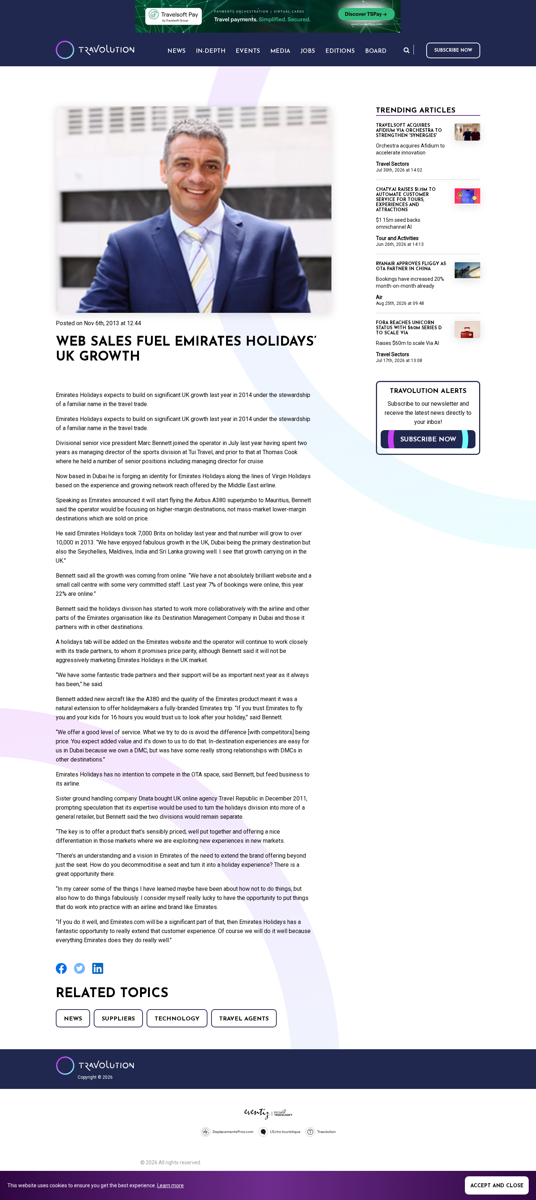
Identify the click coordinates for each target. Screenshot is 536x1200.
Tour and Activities (397, 238)
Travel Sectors (392, 164)
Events (248, 51)
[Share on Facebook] (61, 973)
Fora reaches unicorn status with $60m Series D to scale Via (409, 328)
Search (406, 50)
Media (280, 51)
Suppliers (118, 1019)
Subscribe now (453, 50)
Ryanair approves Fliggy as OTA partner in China (411, 266)
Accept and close (497, 1186)
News (73, 1019)
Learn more (170, 1185)
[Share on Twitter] (79, 973)
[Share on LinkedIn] (97, 973)
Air (379, 297)
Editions (340, 51)
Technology (177, 1019)
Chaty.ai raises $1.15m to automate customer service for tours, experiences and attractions (406, 200)
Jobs (307, 51)
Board (376, 51)
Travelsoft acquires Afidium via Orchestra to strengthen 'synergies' (409, 130)
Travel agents (244, 1019)
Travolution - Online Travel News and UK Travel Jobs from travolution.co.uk (95, 1066)
